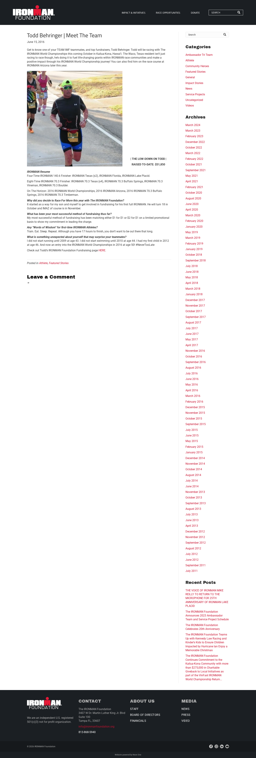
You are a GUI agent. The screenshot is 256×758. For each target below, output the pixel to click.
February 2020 (194, 221)
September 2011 (195, 565)
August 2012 (193, 548)
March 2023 (192, 130)
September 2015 (195, 424)
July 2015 (191, 430)
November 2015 (195, 412)
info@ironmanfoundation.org (96, 726)
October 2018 (193, 254)
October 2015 (193, 418)
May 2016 (191, 384)
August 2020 (193, 198)
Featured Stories (59, 263)
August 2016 (193, 367)
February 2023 (194, 136)
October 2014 (193, 469)
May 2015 (191, 441)
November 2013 (195, 492)
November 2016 (195, 350)
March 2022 (192, 153)
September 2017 (195, 317)
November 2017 (195, 305)
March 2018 (192, 288)
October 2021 (193, 164)
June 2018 (192, 271)
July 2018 (191, 266)
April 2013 (191, 525)
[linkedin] (222, 746)
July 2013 (191, 514)
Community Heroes (197, 66)
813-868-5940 (87, 732)
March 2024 (192, 125)
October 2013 (193, 497)
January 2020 (194, 226)
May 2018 (191, 277)
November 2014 (195, 463)
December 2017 (195, 300)
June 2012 (192, 559)
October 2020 (193, 192)
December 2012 (195, 531)
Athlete (43, 263)
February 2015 (194, 446)
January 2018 (194, 294)
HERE (102, 250)
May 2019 (191, 232)
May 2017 (191, 339)
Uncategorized (194, 100)
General (190, 77)
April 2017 (191, 345)
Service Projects (195, 94)
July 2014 (191, 480)
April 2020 (191, 209)
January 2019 (194, 249)
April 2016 (191, 390)
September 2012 (195, 542)
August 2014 (193, 475)
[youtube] (227, 746)
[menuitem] (134, 12)
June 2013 (192, 520)
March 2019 (192, 237)
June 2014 (192, 486)
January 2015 (194, 452)
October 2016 (193, 356)
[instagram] (216, 746)
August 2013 (193, 509)
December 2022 (195, 142)
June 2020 (192, 204)
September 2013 (195, 503)
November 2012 (195, 537)
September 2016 (195, 362)
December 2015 (195, 407)
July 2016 (191, 373)
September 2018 (195, 260)
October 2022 (193, 147)
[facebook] (211, 746)
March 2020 (192, 215)
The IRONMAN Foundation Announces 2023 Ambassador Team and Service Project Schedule (207, 615)
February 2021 (194, 187)
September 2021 (195, 170)
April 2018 (191, 283)
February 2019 (194, 243)
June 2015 (192, 435)
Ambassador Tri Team (199, 54)
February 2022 (194, 159)
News (188, 88)
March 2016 (192, 396)
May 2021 (191, 175)
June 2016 (192, 379)
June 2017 (192, 334)
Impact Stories (194, 83)
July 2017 (191, 328)
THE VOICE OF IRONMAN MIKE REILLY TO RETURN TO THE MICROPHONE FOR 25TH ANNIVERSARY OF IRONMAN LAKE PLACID (206, 598)
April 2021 (191, 181)
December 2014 (195, 458)
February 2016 (194, 401)
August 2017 (193, 322)
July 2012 (191, 554)
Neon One (137, 755)
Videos (189, 105)
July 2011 (191, 571)
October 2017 (193, 311)
